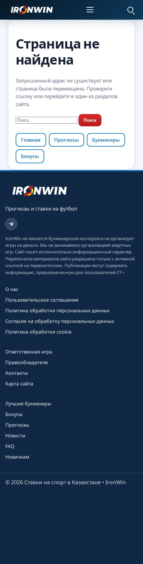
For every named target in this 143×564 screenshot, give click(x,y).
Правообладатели (26, 362)
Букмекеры (106, 140)
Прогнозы (66, 140)
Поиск (89, 120)
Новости (15, 435)
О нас (11, 289)
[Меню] (91, 9)
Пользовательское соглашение (41, 300)
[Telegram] (11, 224)
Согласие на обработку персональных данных (59, 321)
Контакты (16, 373)
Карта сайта (19, 383)
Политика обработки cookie (38, 332)
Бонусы (30, 156)
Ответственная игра (28, 352)
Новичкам (17, 457)
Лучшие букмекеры (28, 403)
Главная (31, 140)
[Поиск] (130, 9)
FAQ (9, 446)
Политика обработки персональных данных (57, 310)
